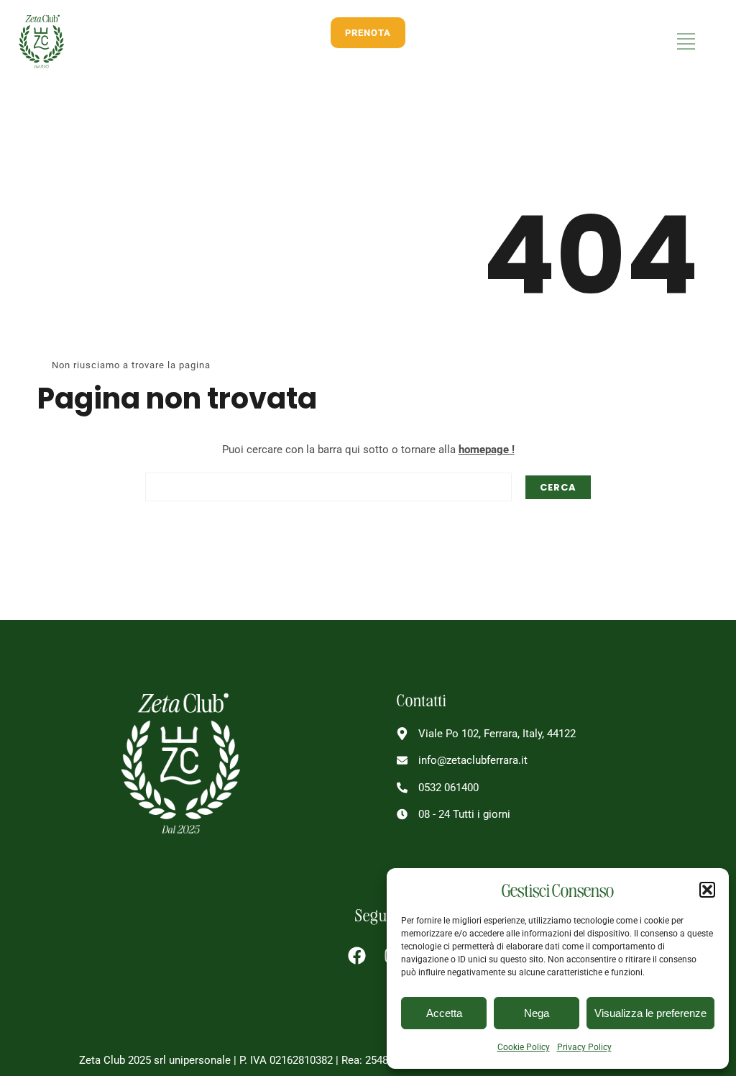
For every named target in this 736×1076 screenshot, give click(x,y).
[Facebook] (357, 955)
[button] (707, 890)
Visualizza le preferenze (650, 1013)
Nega (536, 1013)
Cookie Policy (523, 1047)
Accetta (444, 1013)
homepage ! (487, 449)
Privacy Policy (584, 1047)
